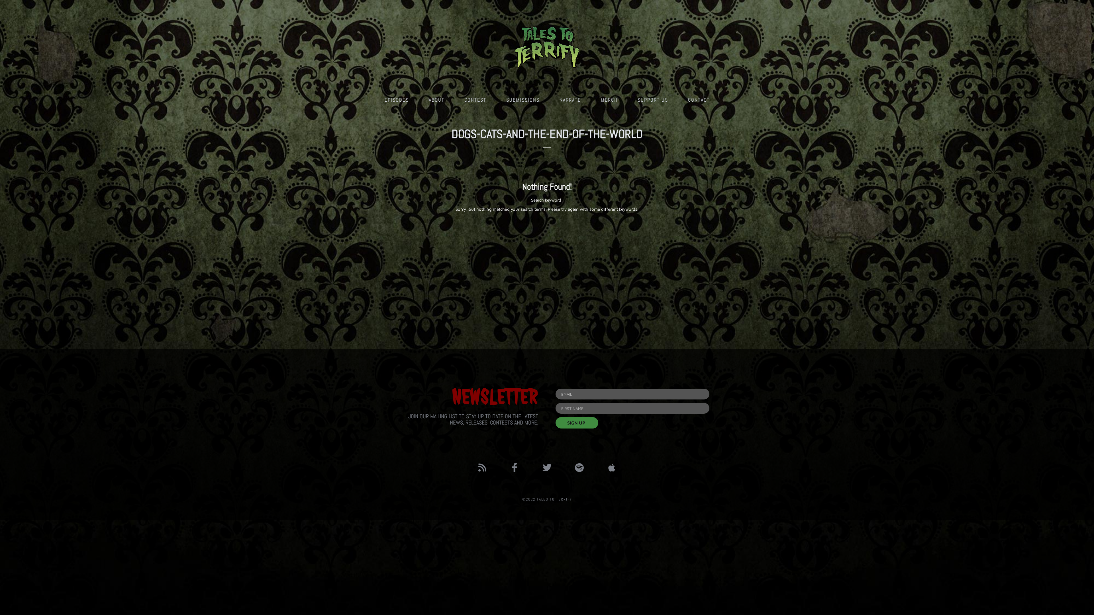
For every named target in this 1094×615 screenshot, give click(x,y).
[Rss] (482, 467)
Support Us (653, 100)
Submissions (523, 100)
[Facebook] (515, 467)
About (436, 100)
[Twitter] (547, 467)
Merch (609, 100)
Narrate (570, 100)
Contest (475, 100)
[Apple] (611, 467)
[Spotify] (579, 467)
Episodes (397, 100)
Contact (699, 100)
